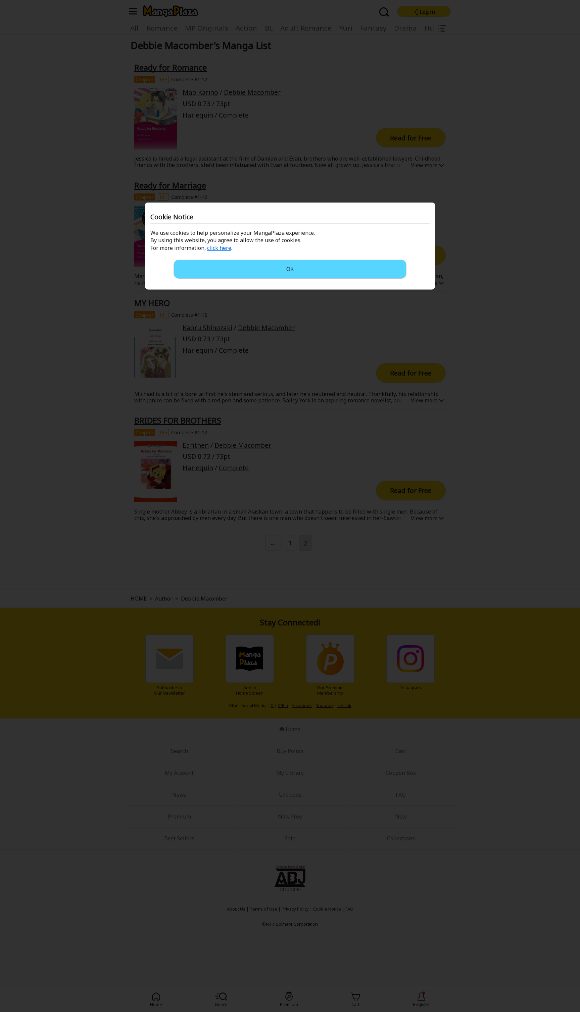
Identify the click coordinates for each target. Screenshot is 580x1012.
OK (290, 269)
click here (219, 248)
